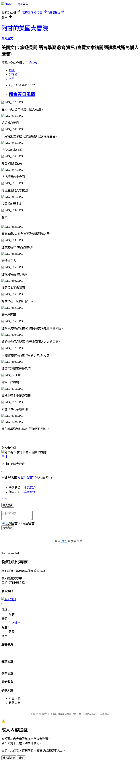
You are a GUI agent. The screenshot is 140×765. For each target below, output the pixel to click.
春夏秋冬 (30, 492)
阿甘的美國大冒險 (24, 28)
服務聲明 (104, 714)
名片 (12, 78)
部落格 (13, 74)
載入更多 (7, 505)
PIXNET (43, 714)
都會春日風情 (22, 94)
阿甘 (4, 456)
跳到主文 (7, 38)
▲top (4, 498)
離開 (21, 757)
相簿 (12, 70)
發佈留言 (7, 527)
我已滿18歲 (9, 757)
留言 (30, 477)
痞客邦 (22, 477)
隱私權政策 (90, 714)
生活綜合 (31, 62)
